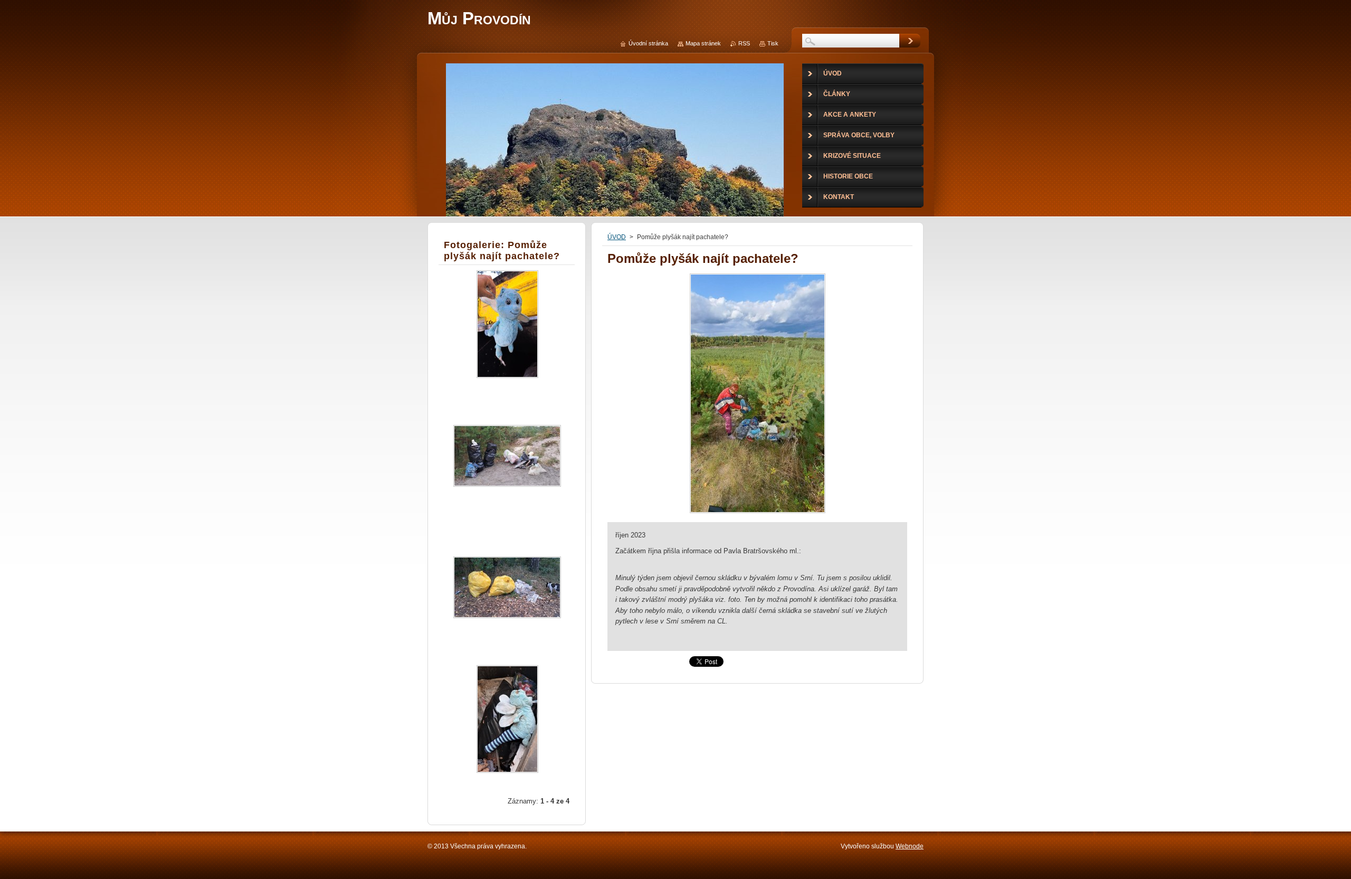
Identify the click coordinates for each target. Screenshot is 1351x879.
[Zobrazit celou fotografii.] (507, 333)
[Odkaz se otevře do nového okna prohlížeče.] (757, 513)
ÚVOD (616, 237)
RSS (744, 43)
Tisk (772, 43)
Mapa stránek (703, 43)
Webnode (910, 846)
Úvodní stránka (648, 43)
